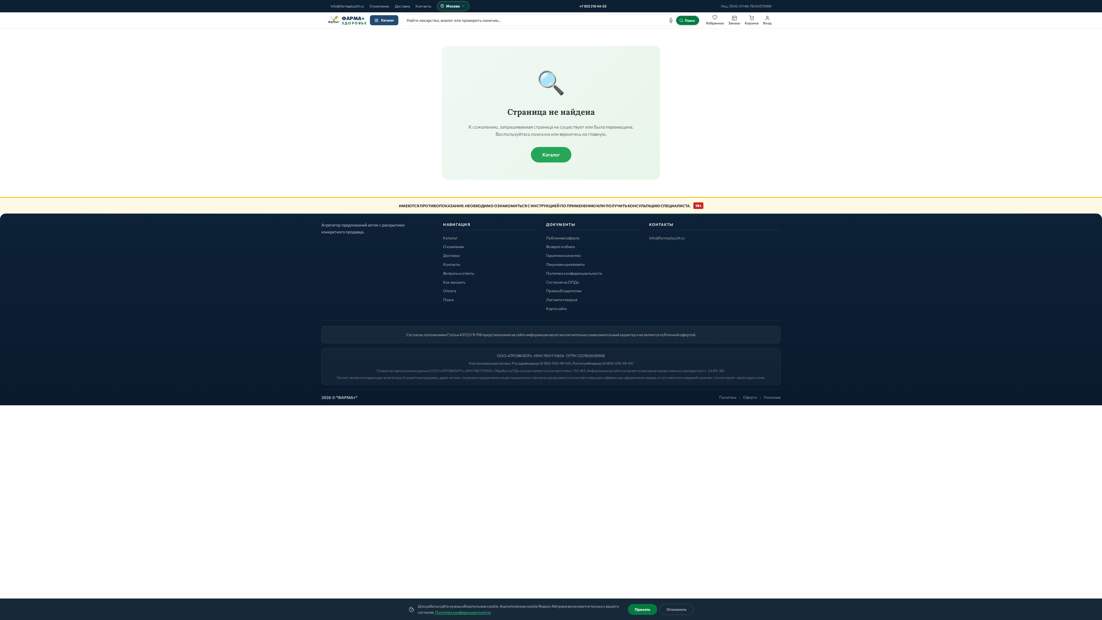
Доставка (402, 6)
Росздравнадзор (525, 363)
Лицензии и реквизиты (565, 264)
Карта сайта (556, 308)
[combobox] (551, 20)
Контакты (423, 6)
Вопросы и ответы (458, 273)
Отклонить (676, 609)
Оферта (750, 397)
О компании (379, 6)
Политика (727, 397)
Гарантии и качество (563, 255)
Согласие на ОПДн (562, 282)
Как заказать (454, 282)
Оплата (449, 290)
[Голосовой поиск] (671, 20)
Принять (642, 609)
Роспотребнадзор (587, 363)
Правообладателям (563, 290)
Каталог (387, 20)
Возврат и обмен (560, 246)
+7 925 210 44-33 (592, 6)
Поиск (448, 299)
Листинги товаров (561, 299)
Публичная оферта (562, 238)
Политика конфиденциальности (463, 612)
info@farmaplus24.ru (347, 6)
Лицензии (772, 397)
